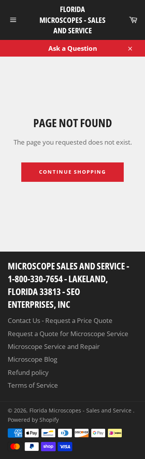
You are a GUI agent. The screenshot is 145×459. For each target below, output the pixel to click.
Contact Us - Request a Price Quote (60, 320)
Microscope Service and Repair (54, 346)
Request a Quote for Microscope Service (68, 333)
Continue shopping (72, 171)
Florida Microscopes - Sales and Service (72, 20)
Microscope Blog (32, 359)
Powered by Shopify (33, 419)
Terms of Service (33, 385)
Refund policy (28, 372)
